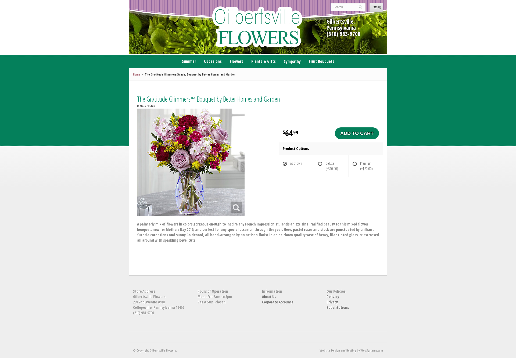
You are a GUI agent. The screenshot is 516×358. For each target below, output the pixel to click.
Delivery (333, 296)
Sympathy (292, 61)
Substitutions (338, 307)
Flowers (236, 61)
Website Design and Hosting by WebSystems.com (351, 350)
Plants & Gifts (263, 61)
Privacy (332, 302)
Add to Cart (357, 133)
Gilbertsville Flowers (258, 27)
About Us (269, 296)
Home (136, 74)
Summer (189, 61)
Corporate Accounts (277, 302)
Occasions (213, 61)
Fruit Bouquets (321, 61)
